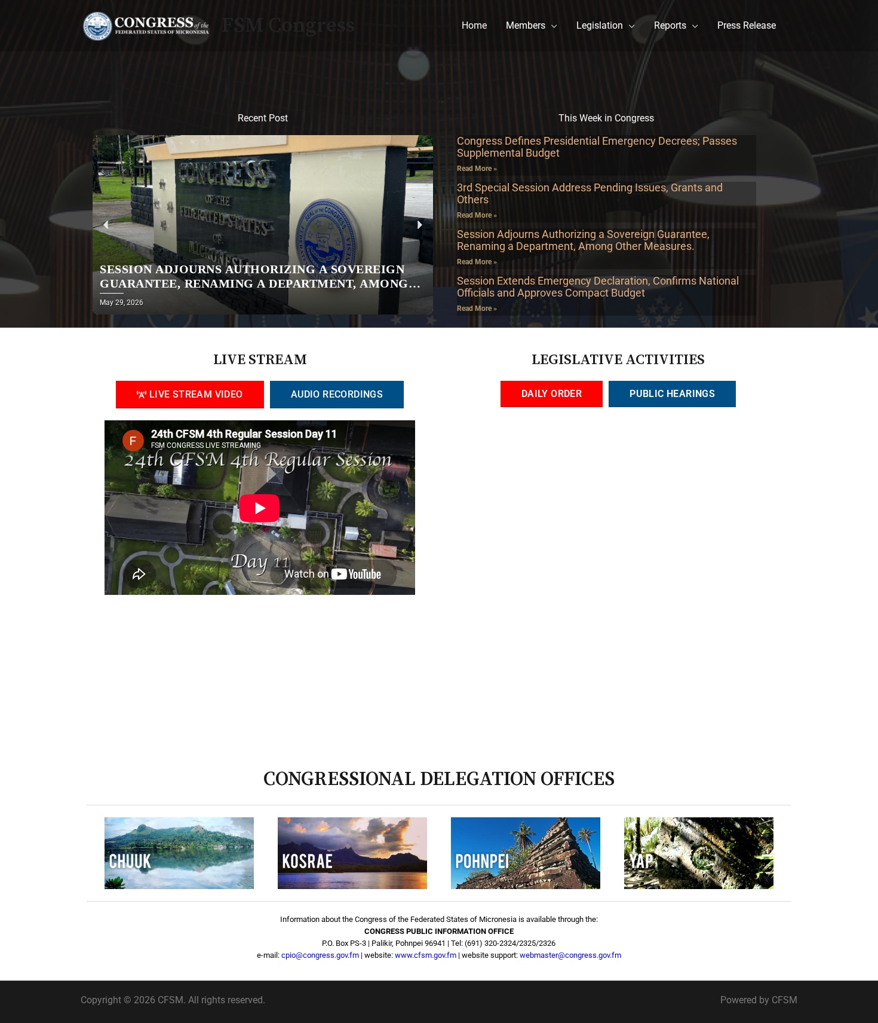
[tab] (190, 394)
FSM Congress (288, 26)
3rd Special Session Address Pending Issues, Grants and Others (590, 193)
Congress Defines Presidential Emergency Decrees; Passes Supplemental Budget (597, 147)
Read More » (477, 168)
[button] (106, 225)
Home (474, 25)
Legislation (599, 25)
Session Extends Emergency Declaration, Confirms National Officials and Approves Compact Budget (598, 286)
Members (525, 25)
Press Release (746, 25)
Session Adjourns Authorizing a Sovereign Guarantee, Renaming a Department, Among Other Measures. (583, 240)
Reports (670, 25)
